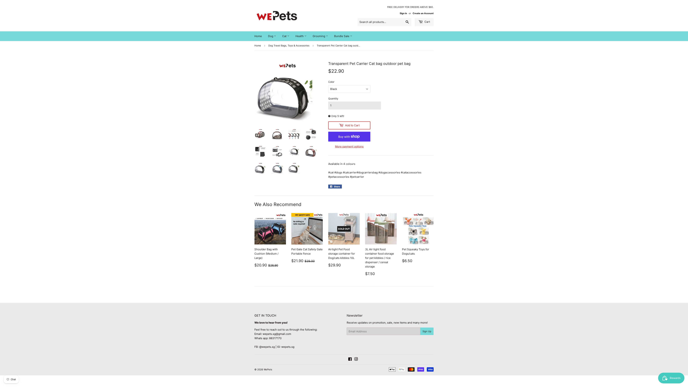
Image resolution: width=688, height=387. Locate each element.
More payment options (349, 146)
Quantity (333, 98)
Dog (271, 36)
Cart (427, 21)
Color (331, 81)
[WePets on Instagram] (356, 359)
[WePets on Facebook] (350, 359)
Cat (284, 36)
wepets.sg (287, 346)
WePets (268, 369)
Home (258, 36)
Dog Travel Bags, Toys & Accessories (288, 45)
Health (299, 36)
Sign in (403, 13)
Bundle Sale (342, 36)
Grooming (319, 36)
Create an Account (423, 13)
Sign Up (426, 331)
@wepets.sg (267, 346)
